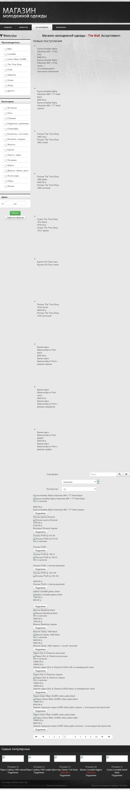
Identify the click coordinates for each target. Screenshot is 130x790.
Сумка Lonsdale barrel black (117, 771)
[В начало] (36, 737)
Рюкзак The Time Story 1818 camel (48, 306)
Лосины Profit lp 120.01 (44, 554)
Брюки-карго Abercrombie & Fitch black (46, 349)
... (70, 736)
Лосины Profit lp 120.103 (44, 572)
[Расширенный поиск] (126, 474)
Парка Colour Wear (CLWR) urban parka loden (54, 714)
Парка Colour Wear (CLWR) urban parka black (54, 695)
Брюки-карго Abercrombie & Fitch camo (46, 392)
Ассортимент (42, 27)
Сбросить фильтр (15, 217)
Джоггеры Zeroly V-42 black (65, 769)
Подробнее (40, 513)
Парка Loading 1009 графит (39, 769)
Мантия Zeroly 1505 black (45, 631)
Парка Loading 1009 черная (13, 769)
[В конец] (109, 737)
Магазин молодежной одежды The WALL (109, 785)
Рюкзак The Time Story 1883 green (48, 178)
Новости (23, 27)
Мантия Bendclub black (44, 609)
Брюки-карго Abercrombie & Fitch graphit (46, 435)
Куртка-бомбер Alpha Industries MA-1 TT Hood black (48, 94)
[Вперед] (102, 737)
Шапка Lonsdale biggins (91, 769)
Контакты (61, 27)
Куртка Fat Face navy (47, 261)
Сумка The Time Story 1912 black (47, 220)
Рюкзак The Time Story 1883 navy (48, 135)
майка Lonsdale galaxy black (46, 591)
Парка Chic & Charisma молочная (49, 652)
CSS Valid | (7, 782)
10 (96, 736)
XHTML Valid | (18, 782)
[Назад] (43, 737)
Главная (7, 27)
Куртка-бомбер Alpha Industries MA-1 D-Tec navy (47, 51)
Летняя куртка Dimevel (44, 516)
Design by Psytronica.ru (56, 785)
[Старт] (119, 474)
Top (26, 782)
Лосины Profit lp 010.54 (44, 535)
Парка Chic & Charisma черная (47, 674)
